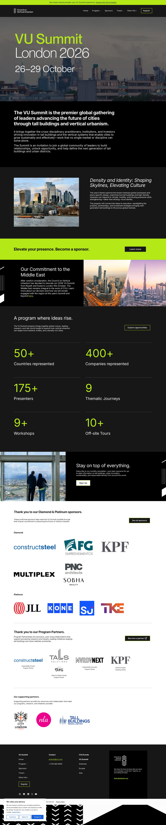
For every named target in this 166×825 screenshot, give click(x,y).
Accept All (37, 817)
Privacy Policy (60, 802)
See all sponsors (139, 520)
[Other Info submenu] (136, 10)
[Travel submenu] (122, 10)
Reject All (25, 817)
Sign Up (83, 483)
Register (146, 11)
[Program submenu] (100, 10)
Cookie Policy (16, 812)
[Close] (44, 800)
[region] (25, 810)
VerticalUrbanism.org (121, 778)
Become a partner (136, 638)
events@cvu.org (55, 759)
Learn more (135, 249)
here (31, 296)
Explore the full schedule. (106, 2)
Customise (12, 817)
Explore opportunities (137, 327)
